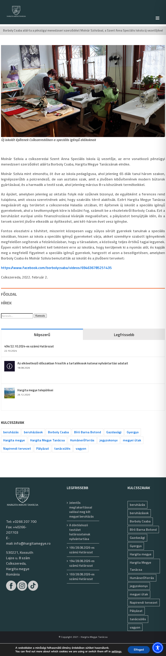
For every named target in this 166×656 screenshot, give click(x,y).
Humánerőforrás (82, 440)
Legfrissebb (124, 334)
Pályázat (42, 448)
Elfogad (139, 650)
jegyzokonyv (109, 440)
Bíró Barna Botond (87, 432)
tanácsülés (62, 448)
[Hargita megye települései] (9, 390)
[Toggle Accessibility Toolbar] (157, 647)
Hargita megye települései (35, 390)
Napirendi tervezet (17, 448)
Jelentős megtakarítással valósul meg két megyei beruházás (81, 510)
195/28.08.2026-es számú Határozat (82, 550)
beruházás (11, 432)
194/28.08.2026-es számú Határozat (82, 563)
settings (116, 651)
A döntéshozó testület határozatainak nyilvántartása (79, 532)
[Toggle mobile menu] (158, 18)
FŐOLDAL (9, 294)
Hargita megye (14, 440)
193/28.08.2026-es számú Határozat (82, 576)
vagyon (81, 448)
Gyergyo (133, 432)
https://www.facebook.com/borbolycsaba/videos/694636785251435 (56, 267)
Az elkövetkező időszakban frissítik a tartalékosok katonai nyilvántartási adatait (72, 363)
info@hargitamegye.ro (32, 543)
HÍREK (6, 303)
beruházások (33, 432)
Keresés (40, 315)
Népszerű (42, 334)
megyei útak (132, 440)
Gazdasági (113, 432)
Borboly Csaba (58, 432)
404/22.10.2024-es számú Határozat (29, 346)
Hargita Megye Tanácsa (47, 440)
